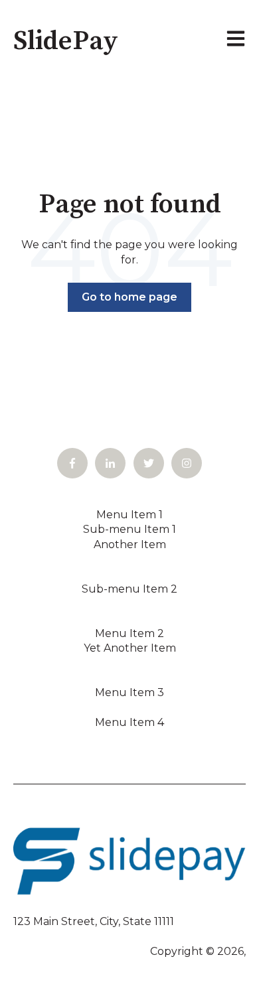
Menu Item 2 (129, 633)
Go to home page (129, 297)
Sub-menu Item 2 (129, 589)
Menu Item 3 (129, 692)
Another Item (130, 544)
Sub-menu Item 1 (129, 529)
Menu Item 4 (129, 722)
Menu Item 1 (129, 514)
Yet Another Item (130, 648)
